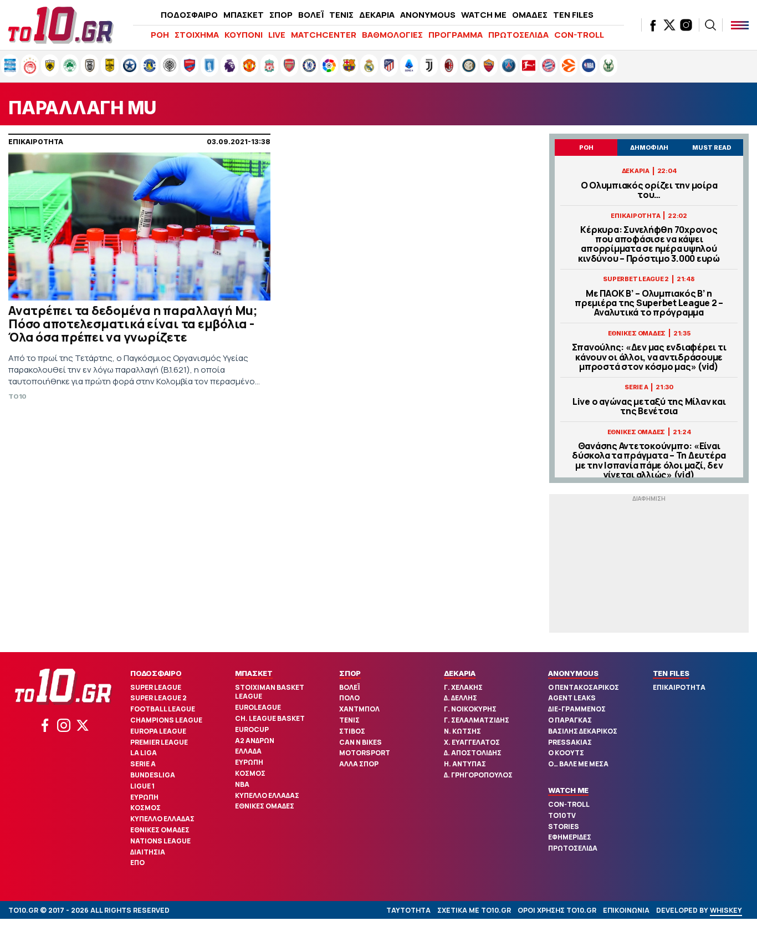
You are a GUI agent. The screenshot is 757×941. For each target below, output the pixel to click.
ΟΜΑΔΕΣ (530, 15)
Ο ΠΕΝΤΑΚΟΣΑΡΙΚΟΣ (583, 687)
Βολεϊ (349, 687)
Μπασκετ (254, 673)
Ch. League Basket (270, 718)
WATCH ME (484, 15)
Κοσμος (145, 807)
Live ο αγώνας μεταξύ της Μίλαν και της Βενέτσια (649, 406)
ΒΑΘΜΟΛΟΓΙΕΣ (392, 34)
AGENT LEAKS (572, 698)
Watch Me (568, 790)
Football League (162, 709)
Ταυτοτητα (408, 910)
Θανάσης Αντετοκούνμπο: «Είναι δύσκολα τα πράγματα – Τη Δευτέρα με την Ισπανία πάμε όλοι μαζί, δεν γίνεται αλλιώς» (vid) (649, 460)
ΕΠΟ (137, 862)
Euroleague (258, 707)
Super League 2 (158, 698)
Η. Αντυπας (465, 764)
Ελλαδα (248, 751)
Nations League (160, 841)
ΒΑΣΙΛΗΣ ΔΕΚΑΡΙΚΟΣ (582, 731)
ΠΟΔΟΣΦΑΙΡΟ (189, 15)
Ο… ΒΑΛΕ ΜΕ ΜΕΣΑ (578, 764)
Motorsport (364, 752)
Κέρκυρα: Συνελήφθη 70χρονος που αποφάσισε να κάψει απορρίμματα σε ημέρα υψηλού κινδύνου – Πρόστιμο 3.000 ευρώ (649, 244)
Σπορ (350, 673)
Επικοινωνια (626, 910)
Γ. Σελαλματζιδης (476, 720)
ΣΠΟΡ (281, 15)
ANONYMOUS (428, 15)
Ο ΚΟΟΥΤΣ (566, 752)
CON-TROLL (579, 34)
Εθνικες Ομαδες (160, 830)
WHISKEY (726, 910)
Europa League (158, 731)
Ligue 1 (142, 786)
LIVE (276, 34)
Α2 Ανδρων (254, 740)
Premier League (159, 742)
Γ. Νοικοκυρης (470, 709)
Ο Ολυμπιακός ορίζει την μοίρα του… (649, 190)
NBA (242, 784)
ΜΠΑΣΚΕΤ (243, 15)
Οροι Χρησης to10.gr (557, 910)
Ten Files (671, 673)
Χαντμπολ (359, 709)
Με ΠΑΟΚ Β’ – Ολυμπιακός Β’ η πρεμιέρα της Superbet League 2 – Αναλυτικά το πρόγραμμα (649, 303)
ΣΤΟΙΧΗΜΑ (197, 34)
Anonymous (573, 673)
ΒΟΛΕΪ (311, 15)
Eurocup (252, 729)
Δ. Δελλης (460, 698)
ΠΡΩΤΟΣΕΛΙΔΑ (518, 34)
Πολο (349, 698)
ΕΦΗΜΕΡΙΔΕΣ (569, 837)
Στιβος (352, 731)
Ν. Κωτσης (462, 731)
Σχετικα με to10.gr (474, 910)
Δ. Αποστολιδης (473, 752)
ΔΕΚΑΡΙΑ (377, 15)
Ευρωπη (144, 797)
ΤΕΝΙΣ (341, 15)
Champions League (166, 720)
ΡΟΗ (160, 34)
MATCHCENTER (323, 34)
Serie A (143, 764)
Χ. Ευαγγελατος (472, 742)
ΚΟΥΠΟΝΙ (243, 34)
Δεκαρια (459, 673)
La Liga (143, 752)
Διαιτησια (147, 852)
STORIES (563, 826)
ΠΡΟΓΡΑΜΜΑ (455, 34)
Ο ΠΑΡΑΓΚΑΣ (570, 720)
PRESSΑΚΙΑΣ (570, 742)
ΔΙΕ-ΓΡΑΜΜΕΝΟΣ (577, 709)
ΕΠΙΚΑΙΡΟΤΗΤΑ (679, 687)
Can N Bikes (360, 742)
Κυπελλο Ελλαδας (162, 818)
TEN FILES (573, 15)
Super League (155, 687)
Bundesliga (152, 775)
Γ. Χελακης (463, 687)
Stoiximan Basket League (269, 692)
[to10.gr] (61, 25)
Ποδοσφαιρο (156, 673)
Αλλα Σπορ (358, 764)
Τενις (349, 720)
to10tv (562, 815)
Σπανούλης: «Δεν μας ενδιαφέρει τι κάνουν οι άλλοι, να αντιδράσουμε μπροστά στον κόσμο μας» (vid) (649, 357)
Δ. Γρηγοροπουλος (478, 775)
